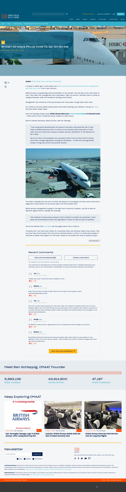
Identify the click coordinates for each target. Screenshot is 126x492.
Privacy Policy (17, 480)
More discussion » (94, 240)
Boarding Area (89, 457)
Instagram (75, 457)
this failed (47, 226)
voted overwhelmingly (78, 114)
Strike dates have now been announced (46, 81)
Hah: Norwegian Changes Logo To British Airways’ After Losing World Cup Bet (22, 435)
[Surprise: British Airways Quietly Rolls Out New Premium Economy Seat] (63, 415)
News (71, 19)
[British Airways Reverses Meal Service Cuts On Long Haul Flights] (103, 415)
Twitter (82, 457)
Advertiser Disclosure (88, 14)
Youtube (86, 457)
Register (121, 14)
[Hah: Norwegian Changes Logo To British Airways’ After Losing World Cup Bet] (23, 415)
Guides (85, 19)
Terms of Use (8, 480)
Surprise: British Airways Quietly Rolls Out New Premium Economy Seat (63, 435)
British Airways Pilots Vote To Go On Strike (36, 23)
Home (3, 23)
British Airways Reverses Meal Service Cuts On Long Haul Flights (102, 435)
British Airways (18, 23)
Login (113, 14)
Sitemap (24, 480)
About (122, 19)
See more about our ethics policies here (42, 474)
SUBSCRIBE (37, 454)
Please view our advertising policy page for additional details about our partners (48, 469)
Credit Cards (113, 19)
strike (96, 107)
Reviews (93, 19)
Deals (78, 19)
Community (102, 19)
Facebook (78, 457)
